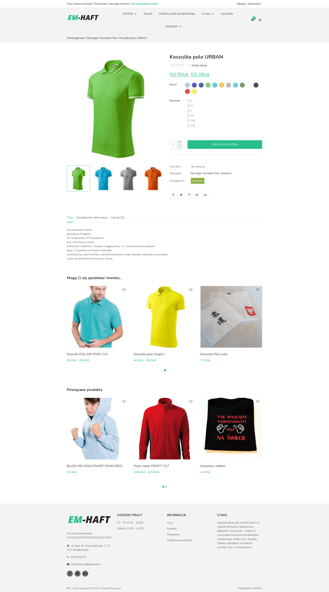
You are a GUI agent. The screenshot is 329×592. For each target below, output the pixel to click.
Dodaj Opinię (199, 65)
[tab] (70, 217)
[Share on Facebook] (173, 195)
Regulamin (173, 534)
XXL (193, 120)
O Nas (206, 14)
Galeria (227, 14)
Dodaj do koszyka (224, 144)
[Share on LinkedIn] (205, 195)
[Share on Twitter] (181, 195)
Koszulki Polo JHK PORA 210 (87, 354)
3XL (193, 125)
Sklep (148, 14)
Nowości (226, 173)
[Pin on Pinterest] (189, 195)
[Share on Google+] (197, 195)
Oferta (128, 14)
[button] (158, 108)
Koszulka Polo (108, 38)
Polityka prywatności (179, 540)
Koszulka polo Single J (149, 354)
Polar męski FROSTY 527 (151, 466)
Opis (70, 217)
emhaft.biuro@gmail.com (85, 564)
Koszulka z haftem (213, 466)
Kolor (173, 84)
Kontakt (172, 26)
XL (192, 115)
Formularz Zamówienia (177, 14)
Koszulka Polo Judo (214, 354)
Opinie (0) (117, 217)
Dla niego (92, 38)
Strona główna (75, 38)
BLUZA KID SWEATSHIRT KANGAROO (94, 466)
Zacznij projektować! (144, 4)
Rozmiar (175, 101)
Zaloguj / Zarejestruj (248, 4)
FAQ (170, 523)
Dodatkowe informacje (92, 217)
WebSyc (257, 588)
